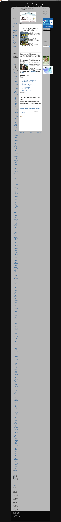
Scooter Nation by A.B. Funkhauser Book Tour (16, 150)
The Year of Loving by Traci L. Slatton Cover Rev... (16, 382)
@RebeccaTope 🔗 (24, 72)
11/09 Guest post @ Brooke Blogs (26, 86)
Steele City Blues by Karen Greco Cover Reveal (16, 147)
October (15, 71)
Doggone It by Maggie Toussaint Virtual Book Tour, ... (16, 210)
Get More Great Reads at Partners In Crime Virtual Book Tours (30, 108)
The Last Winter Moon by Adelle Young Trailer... (16, 161)
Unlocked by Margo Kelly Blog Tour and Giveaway (16, 454)
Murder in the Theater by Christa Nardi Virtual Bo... (16, 196)
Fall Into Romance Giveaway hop (15, 312)
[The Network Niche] (48, 27)
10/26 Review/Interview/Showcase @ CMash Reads (29, 80)
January (15, 479)
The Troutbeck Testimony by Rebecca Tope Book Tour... (16, 81)
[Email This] (34, 111)
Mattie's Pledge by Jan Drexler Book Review (16, 464)
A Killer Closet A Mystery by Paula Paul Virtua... (16, 309)
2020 (14, 64)
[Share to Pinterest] (37, 111)
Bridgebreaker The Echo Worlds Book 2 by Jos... (16, 168)
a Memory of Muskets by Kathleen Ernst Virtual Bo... (16, 305)
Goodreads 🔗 (34, 50)
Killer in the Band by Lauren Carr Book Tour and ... (16, 174)
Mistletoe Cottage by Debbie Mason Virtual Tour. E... (16, 272)
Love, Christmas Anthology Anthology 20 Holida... (16, 261)
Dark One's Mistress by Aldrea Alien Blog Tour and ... (16, 77)
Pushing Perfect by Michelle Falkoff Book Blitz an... (16, 116)
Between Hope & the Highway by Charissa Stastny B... (16, 329)
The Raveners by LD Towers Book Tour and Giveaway (16, 231)
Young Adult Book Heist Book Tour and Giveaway (16, 391)
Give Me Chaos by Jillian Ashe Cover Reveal (16, 88)
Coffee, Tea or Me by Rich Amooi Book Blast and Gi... (16, 154)
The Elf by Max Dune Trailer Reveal (16, 220)
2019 (14, 65)
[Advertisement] (26, 142)
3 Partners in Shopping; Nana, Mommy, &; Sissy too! (28, 4)
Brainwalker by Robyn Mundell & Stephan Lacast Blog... (16, 378)
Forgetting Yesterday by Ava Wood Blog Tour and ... (16, 127)
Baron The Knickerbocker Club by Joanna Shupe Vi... (16, 276)
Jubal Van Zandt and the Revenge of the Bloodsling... (16, 319)
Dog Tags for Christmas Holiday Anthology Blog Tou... (16, 341)
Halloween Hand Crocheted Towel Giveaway (15, 144)
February (15, 478)
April (15, 476)
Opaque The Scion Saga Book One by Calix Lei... (16, 206)
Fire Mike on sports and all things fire (15, 35)
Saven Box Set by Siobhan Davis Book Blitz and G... (16, 345)
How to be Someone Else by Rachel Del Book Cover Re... (16, 374)
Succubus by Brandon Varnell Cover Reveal (16, 326)
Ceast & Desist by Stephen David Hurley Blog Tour (16, 181)
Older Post (39, 132)
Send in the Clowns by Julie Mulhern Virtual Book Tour (16, 140)
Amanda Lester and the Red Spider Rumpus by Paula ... (16, 265)
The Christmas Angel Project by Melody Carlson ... (16, 437)
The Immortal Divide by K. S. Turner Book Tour (16, 85)
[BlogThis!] (35, 111)
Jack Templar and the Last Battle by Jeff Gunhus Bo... (16, 119)
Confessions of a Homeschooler (15, 29)
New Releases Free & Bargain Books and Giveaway (16, 123)
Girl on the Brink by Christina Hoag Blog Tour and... (16, 287)
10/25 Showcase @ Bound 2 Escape (27, 79)
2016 (14, 68)
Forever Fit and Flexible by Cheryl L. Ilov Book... (16, 432)
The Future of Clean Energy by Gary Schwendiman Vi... (16, 199)
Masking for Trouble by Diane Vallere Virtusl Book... (16, 425)
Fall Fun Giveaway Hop (15, 448)
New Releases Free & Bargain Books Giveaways (16, 467)
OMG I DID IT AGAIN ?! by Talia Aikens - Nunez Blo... (16, 351)
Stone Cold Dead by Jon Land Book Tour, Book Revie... (16, 291)
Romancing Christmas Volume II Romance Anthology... (16, 257)
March (15, 477)
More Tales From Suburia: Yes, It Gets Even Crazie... (16, 235)
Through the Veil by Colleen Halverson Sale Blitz (15, 398)
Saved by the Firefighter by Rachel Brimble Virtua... (16, 102)
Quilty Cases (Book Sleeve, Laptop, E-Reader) (15, 31)
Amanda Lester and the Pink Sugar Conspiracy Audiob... (16, 178)
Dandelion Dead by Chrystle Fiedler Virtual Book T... (16, 409)
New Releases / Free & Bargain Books (37, 6)
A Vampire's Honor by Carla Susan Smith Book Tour (16, 385)
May (15, 475)
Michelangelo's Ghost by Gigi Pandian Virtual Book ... (16, 428)
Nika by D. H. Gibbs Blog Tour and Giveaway (16, 370)
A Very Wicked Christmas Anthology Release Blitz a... (16, 253)
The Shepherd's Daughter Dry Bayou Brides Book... (16, 268)
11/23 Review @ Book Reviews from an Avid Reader (29, 90)
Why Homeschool (14, 40)
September (15, 470)
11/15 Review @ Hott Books (25, 88)
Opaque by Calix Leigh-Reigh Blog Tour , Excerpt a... (16, 164)
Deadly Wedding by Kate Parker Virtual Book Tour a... (16, 192)
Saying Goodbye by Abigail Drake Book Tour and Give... (16, 413)
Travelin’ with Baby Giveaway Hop (15, 405)
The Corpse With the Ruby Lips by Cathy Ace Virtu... (16, 238)
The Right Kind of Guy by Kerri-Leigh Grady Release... (16, 280)
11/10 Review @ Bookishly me (26, 87)
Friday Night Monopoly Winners (26, 6)
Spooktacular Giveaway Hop (16, 213)
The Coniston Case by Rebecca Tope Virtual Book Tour (16, 348)
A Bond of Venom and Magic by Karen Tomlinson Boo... (16, 316)
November (15, 70)
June (15, 474)
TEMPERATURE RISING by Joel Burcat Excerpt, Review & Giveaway (15, 25)
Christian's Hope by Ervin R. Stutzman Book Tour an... (15, 217)
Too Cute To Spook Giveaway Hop (15, 294)
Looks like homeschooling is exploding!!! (15, 42)
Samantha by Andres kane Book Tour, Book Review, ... (16, 283)
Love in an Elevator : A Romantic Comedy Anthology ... (16, 223)
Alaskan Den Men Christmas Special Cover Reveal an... (16, 355)
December (15, 69)
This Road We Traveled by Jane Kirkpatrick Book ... (16, 460)
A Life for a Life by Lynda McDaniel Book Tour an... (16, 367)
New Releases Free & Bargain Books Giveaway (16, 203)
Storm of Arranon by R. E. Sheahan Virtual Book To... (16, 243)
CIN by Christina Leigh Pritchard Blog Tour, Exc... (15, 106)
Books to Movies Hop (16, 388)
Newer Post (22, 132)
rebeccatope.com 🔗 (32, 71)
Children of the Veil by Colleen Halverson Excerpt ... (16, 136)
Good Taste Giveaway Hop (15, 458)
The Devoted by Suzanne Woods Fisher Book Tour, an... (16, 94)
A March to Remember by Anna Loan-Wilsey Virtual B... (16, 441)
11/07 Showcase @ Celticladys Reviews (27, 85)
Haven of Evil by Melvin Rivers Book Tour (16, 246)
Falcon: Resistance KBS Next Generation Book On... (16, 130)
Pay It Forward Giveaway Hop (16, 91)
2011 (14, 485)
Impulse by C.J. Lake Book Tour (16, 134)
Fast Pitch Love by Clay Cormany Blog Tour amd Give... (16, 158)
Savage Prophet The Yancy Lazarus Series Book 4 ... (16, 417)
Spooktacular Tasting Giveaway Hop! (16, 323)
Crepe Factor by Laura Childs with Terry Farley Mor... (16, 444)
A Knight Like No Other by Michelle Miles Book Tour (16, 185)
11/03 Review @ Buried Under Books (27, 84)
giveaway (23, 112)
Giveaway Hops (18, 6)
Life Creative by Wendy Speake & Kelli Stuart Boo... (16, 421)
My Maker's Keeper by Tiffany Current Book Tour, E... (16, 74)
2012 (14, 484)
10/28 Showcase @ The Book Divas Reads (27, 81)
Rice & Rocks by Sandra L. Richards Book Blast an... (16, 337)
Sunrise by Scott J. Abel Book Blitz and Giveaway (16, 298)
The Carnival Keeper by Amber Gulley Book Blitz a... (16, 171)
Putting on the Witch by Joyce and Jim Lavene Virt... (16, 363)
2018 (14, 66)
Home (13, 6)
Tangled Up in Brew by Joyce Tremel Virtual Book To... (16, 359)
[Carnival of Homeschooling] (46, 64)
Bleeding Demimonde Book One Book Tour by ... (16, 113)
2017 (14, 67)
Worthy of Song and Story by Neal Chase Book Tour (16, 110)
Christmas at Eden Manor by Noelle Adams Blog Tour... (16, 451)
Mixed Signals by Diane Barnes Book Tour (16, 394)
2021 (14, 63)
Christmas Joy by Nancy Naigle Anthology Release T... (16, 250)
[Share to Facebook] (36, 111)
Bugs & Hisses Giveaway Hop (16, 435)
